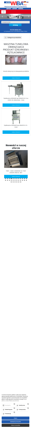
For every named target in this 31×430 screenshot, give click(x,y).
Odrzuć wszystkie (15, 425)
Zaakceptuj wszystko (15, 421)
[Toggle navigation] (3, 12)
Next (25, 164)
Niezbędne (7, 405)
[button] (2, 16)
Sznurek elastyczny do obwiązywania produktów (16, 71)
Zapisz (15, 418)
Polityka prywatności (14, 400)
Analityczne (22, 405)
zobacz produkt (16, 78)
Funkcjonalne (22, 409)
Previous (6, 164)
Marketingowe (8, 409)
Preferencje (8, 413)
